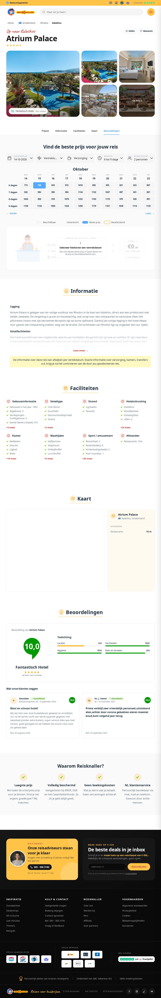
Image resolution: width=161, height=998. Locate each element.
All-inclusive (12, 915)
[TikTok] (144, 991)
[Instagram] (137, 991)
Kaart (94, 130)
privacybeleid (131, 873)
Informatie (61, 130)
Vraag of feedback (54, 925)
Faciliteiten (79, 130)
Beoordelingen (111, 130)
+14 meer (11, 458)
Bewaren (148, 30)
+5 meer (48, 458)
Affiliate (88, 920)
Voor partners (91, 925)
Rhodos (44, 22)
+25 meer (125, 427)
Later (150, 213)
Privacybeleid (129, 910)
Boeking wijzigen (54, 910)
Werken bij (89, 910)
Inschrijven (138, 866)
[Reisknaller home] (21, 12)
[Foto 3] (137, 67)
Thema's (10, 925)
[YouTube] (152, 991)
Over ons (88, 905)
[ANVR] (111, 3)
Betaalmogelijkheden (133, 920)
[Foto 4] (99, 101)
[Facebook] (129, 991)
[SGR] (116, 3)
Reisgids (10, 930)
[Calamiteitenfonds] (122, 3)
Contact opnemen (54, 915)
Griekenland (28, 22)
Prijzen (45, 130)
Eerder (11, 213)
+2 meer (48, 427)
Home (11, 22)
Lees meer (80, 350)
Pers (86, 915)
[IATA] (128, 3)
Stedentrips (12, 910)
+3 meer (10, 427)
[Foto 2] (99, 67)
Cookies (126, 915)
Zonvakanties (13, 905)
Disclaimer (127, 925)
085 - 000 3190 (41, 867)
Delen (132, 30)
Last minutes (13, 920)
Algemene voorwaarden (134, 905)
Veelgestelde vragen (56, 905)
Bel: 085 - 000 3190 (55, 920)
